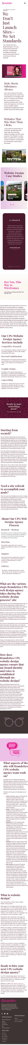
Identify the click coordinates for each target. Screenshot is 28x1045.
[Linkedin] (4, 1013)
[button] (25, 3)
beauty (15, 983)
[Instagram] (2, 1013)
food (12, 983)
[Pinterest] (7, 1013)
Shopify (3, 325)
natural (20, 983)
